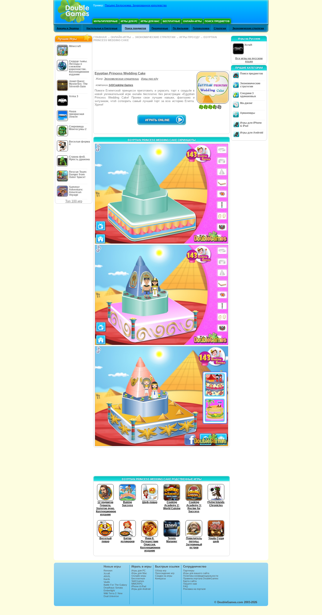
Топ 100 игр (73, 201)
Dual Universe (111, 596)
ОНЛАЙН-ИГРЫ (121, 37)
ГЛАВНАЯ (100, 37)
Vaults (107, 582)
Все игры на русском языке (249, 60)
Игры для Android (251, 132)
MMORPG (137, 583)
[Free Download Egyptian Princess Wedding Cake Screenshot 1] (161, 194)
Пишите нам (190, 583)
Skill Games (137, 581)
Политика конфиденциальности (200, 575)
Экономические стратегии (248, 28)
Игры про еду (149, 78)
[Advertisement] (161, 56)
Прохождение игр (164, 573)
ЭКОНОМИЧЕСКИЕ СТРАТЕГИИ (155, 37)
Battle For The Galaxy (115, 584)
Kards (107, 579)
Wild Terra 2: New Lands (113, 594)
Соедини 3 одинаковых (248, 95)
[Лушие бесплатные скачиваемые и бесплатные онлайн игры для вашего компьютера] (73, 12)
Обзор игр (160, 570)
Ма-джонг (246, 103)
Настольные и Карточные (102, 28)
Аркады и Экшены (68, 28)
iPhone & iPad (138, 586)
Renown (108, 570)
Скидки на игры (163, 575)
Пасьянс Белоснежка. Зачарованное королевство (136, 5)
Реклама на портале (194, 589)
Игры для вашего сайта (196, 573)
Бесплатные (171, 21)
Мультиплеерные (106, 21)
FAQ (185, 586)
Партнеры (188, 570)
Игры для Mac (150, 21)
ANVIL (107, 576)
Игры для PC (129, 21)
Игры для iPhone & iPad (251, 124)
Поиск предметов (217, 21)
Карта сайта (189, 581)
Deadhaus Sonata (113, 587)
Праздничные (160, 28)
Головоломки (201, 28)
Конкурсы (160, 578)
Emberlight (109, 590)
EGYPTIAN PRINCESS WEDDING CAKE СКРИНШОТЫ (162, 140)
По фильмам (180, 28)
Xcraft (107, 573)
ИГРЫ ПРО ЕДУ (189, 37)
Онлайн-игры (192, 21)
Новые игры (112, 566)
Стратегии (220, 28)
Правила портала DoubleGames (200, 578)
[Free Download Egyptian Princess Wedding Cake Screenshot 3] (161, 396)
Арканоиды (247, 113)
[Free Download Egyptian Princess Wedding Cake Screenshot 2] (161, 295)
